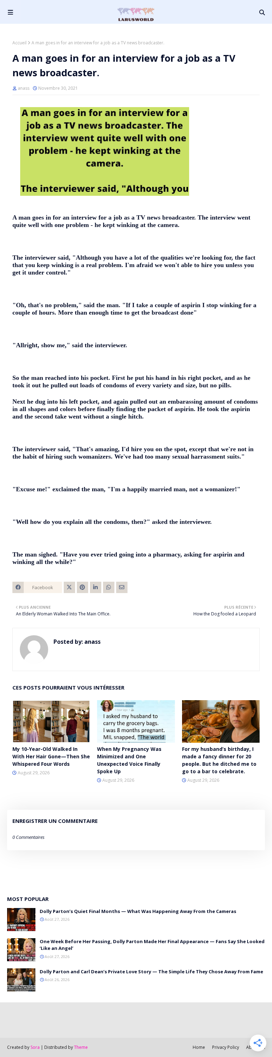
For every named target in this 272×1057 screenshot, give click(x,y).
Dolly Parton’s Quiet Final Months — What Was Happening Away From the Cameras (138, 911)
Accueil (19, 43)
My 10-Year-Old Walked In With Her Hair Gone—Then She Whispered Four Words (51, 756)
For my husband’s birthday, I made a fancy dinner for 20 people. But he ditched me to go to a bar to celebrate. (219, 760)
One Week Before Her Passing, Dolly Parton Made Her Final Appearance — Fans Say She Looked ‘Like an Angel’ (152, 945)
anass (23, 88)
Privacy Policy (225, 1047)
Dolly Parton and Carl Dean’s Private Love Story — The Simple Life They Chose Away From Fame (151, 971)
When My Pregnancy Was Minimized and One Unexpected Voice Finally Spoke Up (129, 760)
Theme (81, 1047)
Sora (35, 1047)
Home (199, 1047)
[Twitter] (69, 587)
